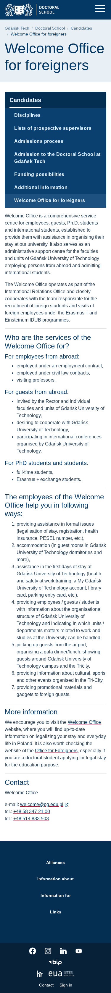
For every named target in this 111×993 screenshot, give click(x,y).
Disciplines (27, 115)
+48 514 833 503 (31, 818)
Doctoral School (50, 28)
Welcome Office (84, 722)
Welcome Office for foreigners (49, 200)
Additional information (40, 187)
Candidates (81, 28)
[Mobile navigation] (100, 8)
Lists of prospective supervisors (52, 128)
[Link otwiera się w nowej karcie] (32, 951)
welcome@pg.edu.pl (41, 804)
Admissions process (38, 141)
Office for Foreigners (56, 750)
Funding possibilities (39, 174)
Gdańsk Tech (17, 28)
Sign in (65, 985)
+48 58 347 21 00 (31, 811)
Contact (46, 985)
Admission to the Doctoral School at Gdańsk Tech (57, 158)
